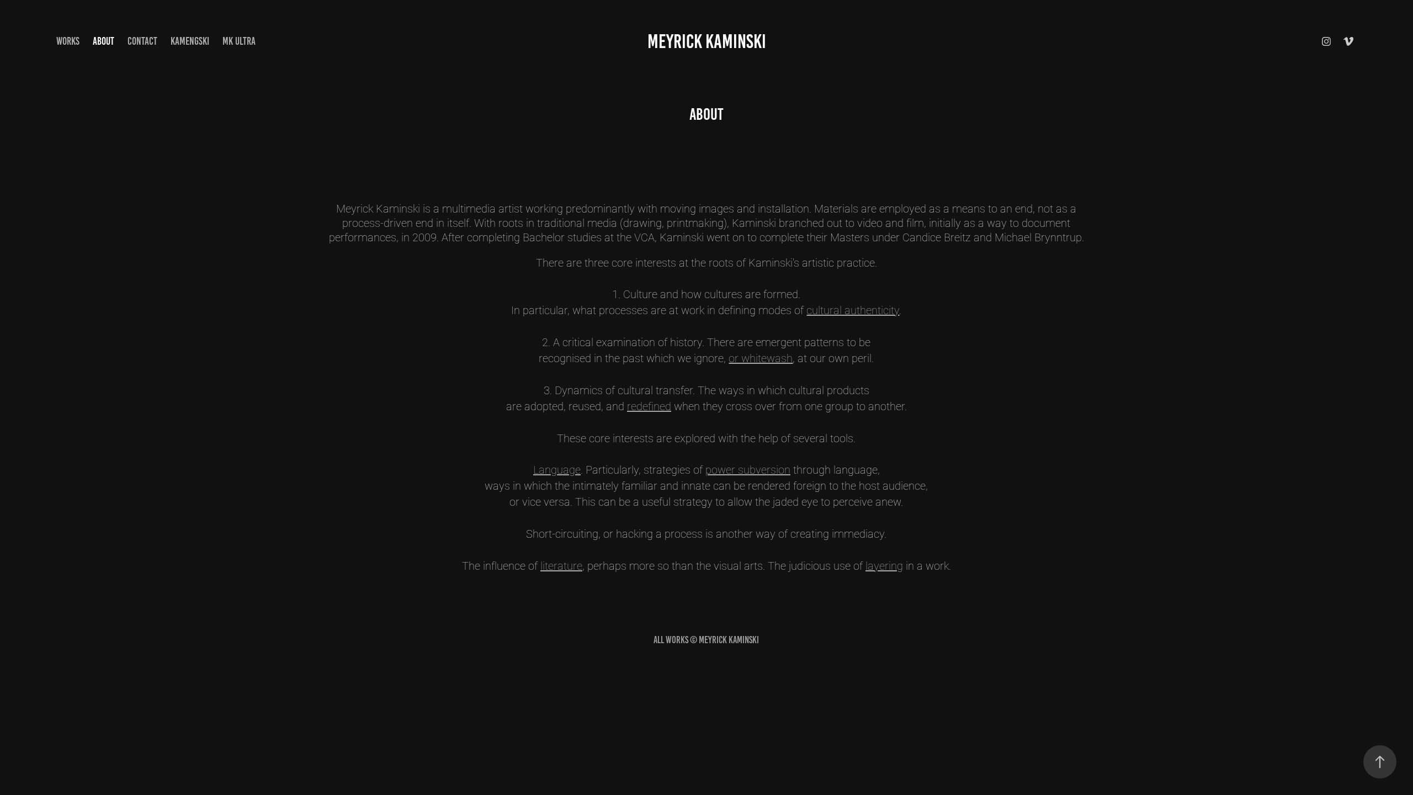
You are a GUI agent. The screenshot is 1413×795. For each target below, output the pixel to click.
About (103, 41)
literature (561, 565)
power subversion (747, 469)
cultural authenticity (852, 310)
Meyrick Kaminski (706, 41)
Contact (142, 41)
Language (557, 469)
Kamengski (190, 41)
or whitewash (761, 358)
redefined (649, 406)
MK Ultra (239, 41)
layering (884, 565)
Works (67, 41)
